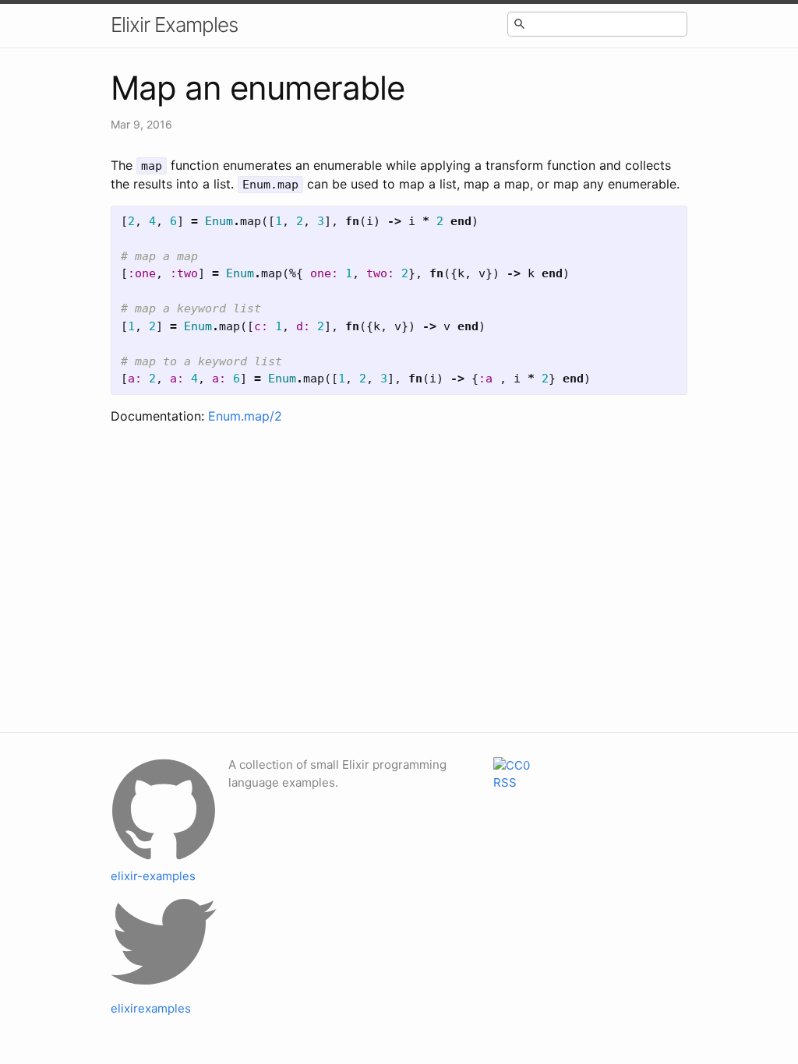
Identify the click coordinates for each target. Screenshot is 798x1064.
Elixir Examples (174, 24)
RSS (505, 782)
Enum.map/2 (245, 416)
